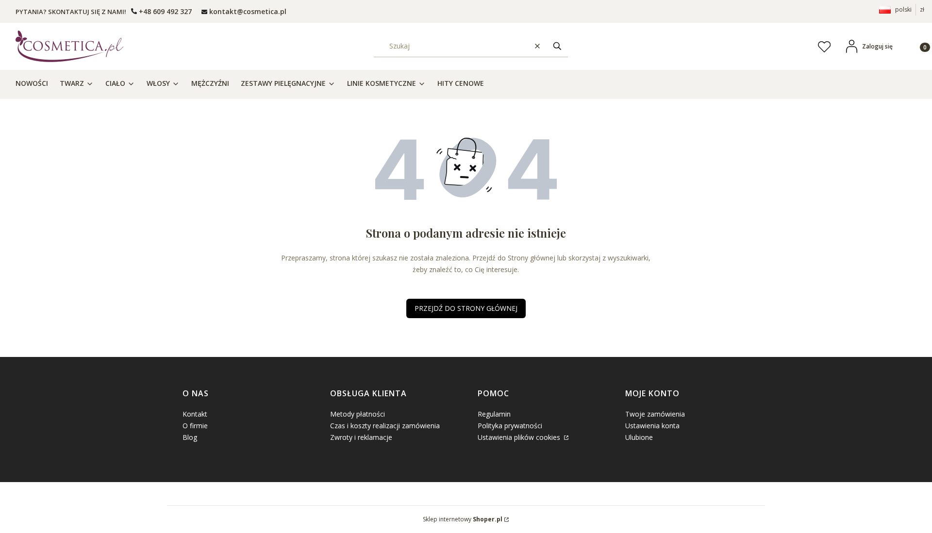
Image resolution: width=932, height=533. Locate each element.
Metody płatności (357, 414)
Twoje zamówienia (655, 414)
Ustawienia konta (652, 425)
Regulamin (494, 414)
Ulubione (639, 437)
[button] (557, 46)
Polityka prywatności (510, 425)
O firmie (195, 425)
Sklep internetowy (462, 519)
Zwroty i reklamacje (361, 437)
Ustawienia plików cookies (520, 437)
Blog (190, 437)
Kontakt (195, 414)
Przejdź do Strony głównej (466, 308)
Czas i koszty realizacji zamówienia (385, 425)
